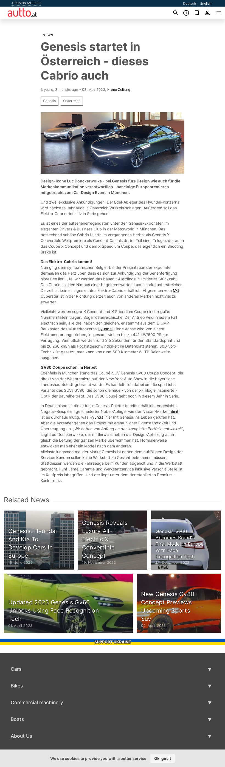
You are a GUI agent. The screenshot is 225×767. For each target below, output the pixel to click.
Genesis (49, 101)
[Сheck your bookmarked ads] (197, 13)
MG (176, 290)
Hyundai (105, 328)
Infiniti (173, 411)
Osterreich (71, 101)
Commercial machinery (37, 702)
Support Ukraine (112, 641)
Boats (17, 719)
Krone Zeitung (118, 90)
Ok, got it (162, 758)
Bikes (17, 686)
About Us (21, 736)
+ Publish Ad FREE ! (26, 3)
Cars (16, 669)
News (48, 35)
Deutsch (189, 3)
